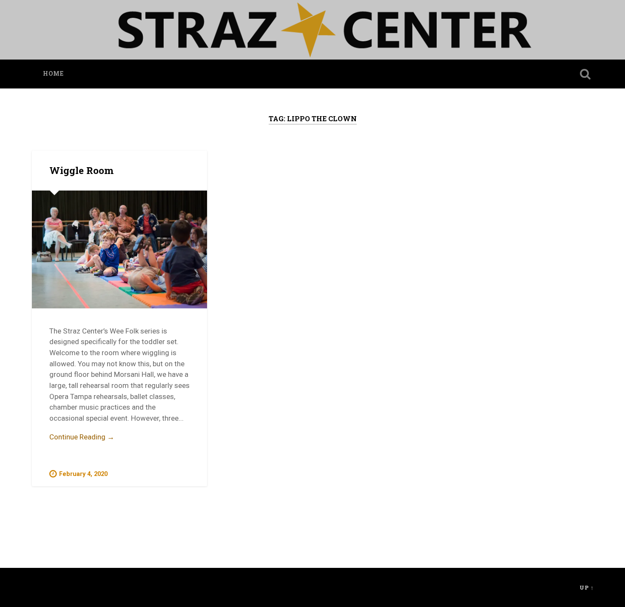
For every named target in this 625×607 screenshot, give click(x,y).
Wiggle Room (81, 170)
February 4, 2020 (83, 474)
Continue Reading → (81, 437)
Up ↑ (587, 587)
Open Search (585, 74)
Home (53, 73)
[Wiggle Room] (119, 249)
